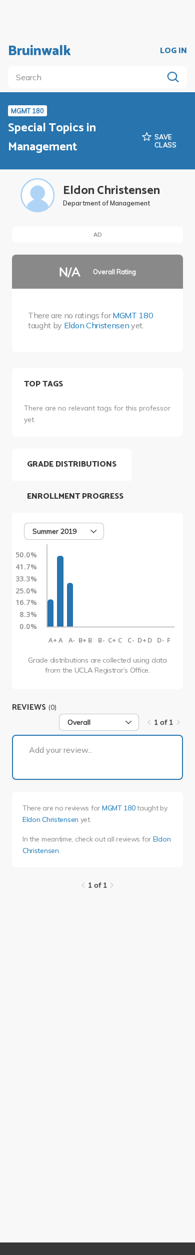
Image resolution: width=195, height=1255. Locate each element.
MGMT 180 (132, 315)
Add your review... (60, 750)
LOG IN (173, 51)
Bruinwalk (39, 51)
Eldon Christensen (97, 325)
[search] (87, 77)
